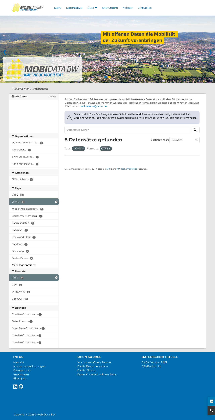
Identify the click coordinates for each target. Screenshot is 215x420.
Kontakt (18, 362)
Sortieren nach (159, 139)
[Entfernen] (83, 149)
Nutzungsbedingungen (29, 366)
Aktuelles (145, 7)
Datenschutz (22, 370)
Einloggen (20, 378)
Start (57, 7)
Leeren (52, 96)
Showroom (110, 7)
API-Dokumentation (127, 169)
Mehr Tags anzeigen (23, 265)
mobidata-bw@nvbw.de (92, 106)
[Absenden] (195, 130)
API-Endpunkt (151, 366)
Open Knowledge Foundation (97, 374)
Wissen (128, 7)
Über (91, 7)
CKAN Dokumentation (92, 366)
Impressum (21, 374)
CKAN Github (86, 370)
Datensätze (74, 7)
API (108, 169)
